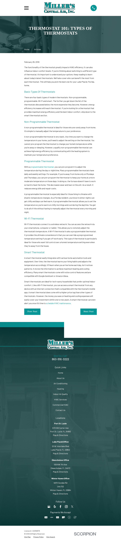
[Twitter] (72, 506)
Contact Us (60, 410)
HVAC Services (60, 399)
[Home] (60, 8)
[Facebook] (60, 506)
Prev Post (32, 311)
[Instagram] (66, 506)
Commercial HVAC (60, 405)
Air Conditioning (60, 383)
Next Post (89, 311)
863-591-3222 (60, 359)
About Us (60, 378)
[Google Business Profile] (49, 506)
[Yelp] (54, 506)
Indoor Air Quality (60, 394)
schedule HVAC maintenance (58, 303)
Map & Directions (60, 435)
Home (60, 373)
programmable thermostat (42, 167)
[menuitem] (27, 536)
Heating (60, 389)
